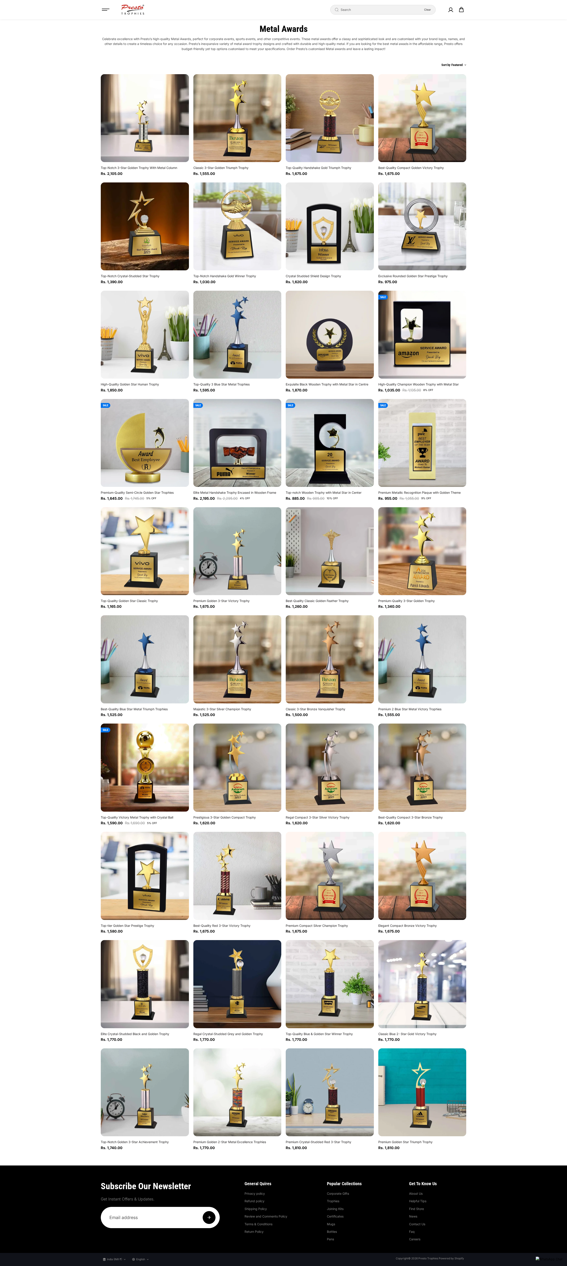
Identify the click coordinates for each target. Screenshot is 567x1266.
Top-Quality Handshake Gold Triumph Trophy (318, 168)
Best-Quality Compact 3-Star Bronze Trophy (410, 817)
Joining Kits (335, 1209)
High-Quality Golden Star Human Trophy (130, 384)
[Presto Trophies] (132, 9)
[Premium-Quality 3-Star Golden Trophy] (422, 551)
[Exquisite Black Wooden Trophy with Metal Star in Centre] (330, 335)
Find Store (416, 1209)
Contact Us (417, 1224)
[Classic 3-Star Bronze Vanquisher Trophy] (330, 659)
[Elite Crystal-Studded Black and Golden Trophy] (145, 984)
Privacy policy (255, 1193)
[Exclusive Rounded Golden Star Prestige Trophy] (422, 226)
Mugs (331, 1224)
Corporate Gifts (338, 1193)
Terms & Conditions (258, 1224)
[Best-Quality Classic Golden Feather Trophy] (330, 551)
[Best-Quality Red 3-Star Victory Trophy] (237, 876)
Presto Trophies (428, 1258)
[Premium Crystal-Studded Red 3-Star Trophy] (330, 1092)
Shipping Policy (256, 1209)
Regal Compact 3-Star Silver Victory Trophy (318, 817)
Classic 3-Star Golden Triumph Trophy (221, 168)
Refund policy (254, 1201)
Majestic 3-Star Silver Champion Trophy (222, 709)
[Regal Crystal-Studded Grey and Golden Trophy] (237, 984)
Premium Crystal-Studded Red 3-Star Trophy (318, 1142)
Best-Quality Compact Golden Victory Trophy (411, 168)
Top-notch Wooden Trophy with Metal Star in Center (323, 492)
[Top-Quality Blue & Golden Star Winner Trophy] (330, 984)
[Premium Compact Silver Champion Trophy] (330, 876)
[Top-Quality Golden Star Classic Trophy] (145, 551)
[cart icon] (461, 10)
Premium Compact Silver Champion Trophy (317, 925)
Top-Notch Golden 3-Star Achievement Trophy (135, 1142)
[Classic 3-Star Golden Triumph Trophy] (237, 118)
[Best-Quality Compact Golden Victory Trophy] (422, 118)
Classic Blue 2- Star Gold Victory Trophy (407, 1034)
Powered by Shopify (451, 1258)
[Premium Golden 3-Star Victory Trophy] (237, 551)
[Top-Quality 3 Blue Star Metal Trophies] (237, 335)
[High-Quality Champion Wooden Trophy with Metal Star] (422, 335)
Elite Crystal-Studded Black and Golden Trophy (135, 1034)
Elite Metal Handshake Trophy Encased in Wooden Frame (234, 492)
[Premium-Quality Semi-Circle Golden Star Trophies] (145, 443)
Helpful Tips (417, 1201)
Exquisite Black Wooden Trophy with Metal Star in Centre (327, 384)
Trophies (333, 1201)
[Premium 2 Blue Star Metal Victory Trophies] (422, 659)
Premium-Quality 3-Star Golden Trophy (406, 601)
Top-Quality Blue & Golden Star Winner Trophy (319, 1034)
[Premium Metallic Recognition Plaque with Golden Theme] (422, 443)
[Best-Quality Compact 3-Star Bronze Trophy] (422, 768)
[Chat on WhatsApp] (549, 1259)
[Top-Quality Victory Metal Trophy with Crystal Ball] (145, 768)
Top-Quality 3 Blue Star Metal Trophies (221, 384)
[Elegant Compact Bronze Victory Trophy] (422, 876)
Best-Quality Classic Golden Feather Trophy (317, 601)
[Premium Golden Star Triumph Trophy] (422, 1092)
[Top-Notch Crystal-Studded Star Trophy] (145, 226)
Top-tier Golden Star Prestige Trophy (127, 925)
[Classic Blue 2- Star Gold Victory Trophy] (422, 984)
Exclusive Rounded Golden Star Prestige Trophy (413, 276)
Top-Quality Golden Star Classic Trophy (129, 601)
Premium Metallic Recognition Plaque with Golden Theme (419, 492)
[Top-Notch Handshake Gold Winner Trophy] (237, 226)
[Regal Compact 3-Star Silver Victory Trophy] (330, 768)
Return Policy (254, 1231)
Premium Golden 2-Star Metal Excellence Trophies (229, 1142)
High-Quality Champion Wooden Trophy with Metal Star (418, 384)
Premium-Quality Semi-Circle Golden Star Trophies (137, 492)
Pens (330, 1239)
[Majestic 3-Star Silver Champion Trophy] (237, 659)
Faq (412, 1231)
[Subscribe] (209, 1217)
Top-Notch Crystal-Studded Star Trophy (130, 276)
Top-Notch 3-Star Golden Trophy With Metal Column (139, 168)
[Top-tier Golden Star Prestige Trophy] (145, 876)
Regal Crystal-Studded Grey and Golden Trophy (228, 1034)
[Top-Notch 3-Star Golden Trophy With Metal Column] (145, 118)
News (413, 1216)
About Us (416, 1193)
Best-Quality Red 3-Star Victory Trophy (221, 925)
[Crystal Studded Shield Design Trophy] (330, 226)
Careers (414, 1239)
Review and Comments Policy (266, 1216)
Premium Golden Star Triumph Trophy (405, 1142)
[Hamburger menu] (106, 10)
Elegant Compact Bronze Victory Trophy (407, 925)
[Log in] (450, 10)
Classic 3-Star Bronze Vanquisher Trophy (315, 709)
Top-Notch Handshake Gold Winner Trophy (224, 276)
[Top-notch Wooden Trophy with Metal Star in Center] (330, 443)
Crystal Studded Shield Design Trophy (313, 276)
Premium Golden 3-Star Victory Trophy (221, 601)
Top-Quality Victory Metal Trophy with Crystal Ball (137, 817)
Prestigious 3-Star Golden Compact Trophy (224, 817)
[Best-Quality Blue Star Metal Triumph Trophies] (145, 659)
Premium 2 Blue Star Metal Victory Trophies (409, 709)
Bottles (332, 1231)
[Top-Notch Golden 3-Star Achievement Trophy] (145, 1092)
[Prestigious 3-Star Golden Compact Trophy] (237, 768)
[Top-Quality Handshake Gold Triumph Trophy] (330, 118)
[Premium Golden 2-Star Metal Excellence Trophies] (237, 1092)
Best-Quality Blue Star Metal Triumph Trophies (134, 709)
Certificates (335, 1216)
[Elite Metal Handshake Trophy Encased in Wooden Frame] (237, 443)
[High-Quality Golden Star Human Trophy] (145, 335)
